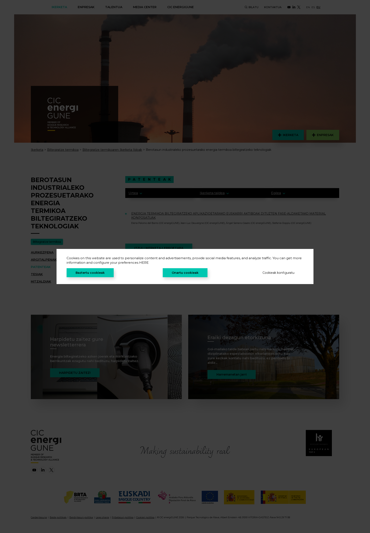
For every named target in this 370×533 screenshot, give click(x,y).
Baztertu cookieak (90, 273)
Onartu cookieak (185, 273)
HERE (144, 263)
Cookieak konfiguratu (278, 273)
